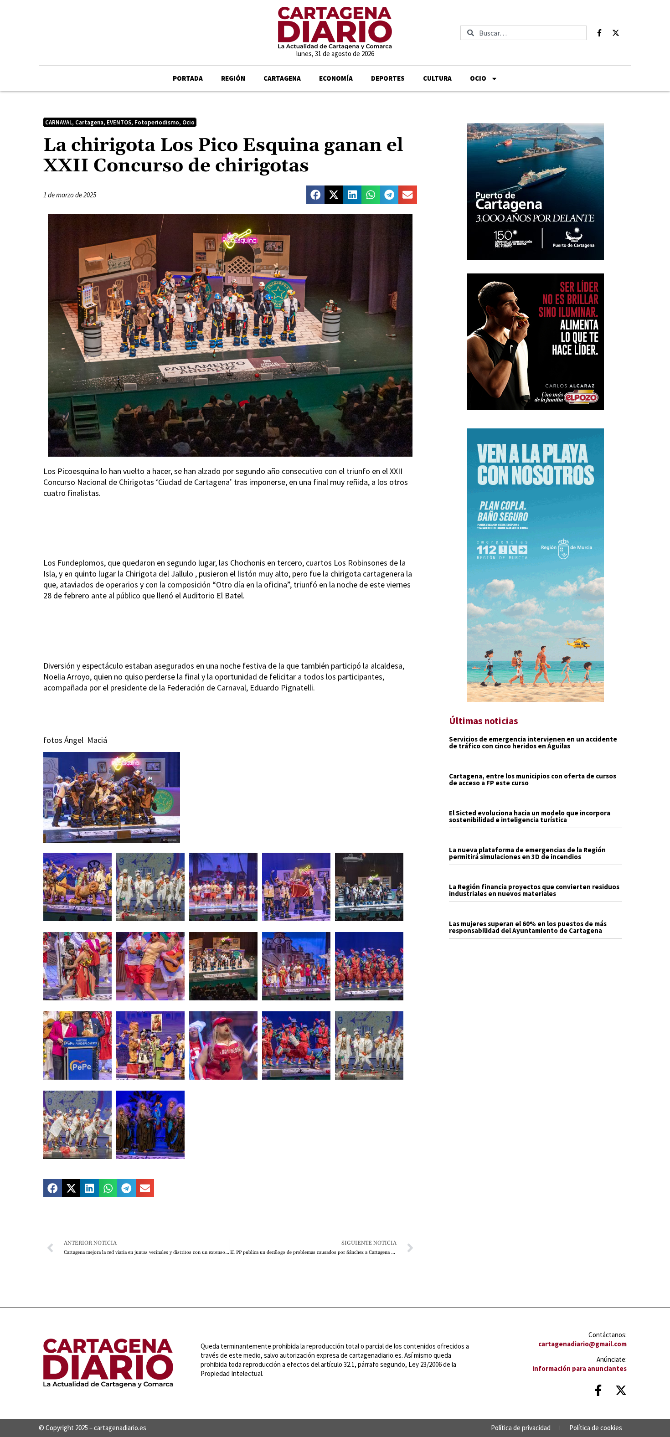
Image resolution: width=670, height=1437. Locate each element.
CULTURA (437, 78)
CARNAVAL (58, 122)
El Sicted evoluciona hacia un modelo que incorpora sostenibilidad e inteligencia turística (529, 816)
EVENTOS (119, 122)
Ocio (478, 78)
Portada (188, 78)
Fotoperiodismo (156, 122)
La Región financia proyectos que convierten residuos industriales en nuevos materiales (534, 890)
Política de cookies (595, 1427)
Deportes (388, 78)
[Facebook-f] (599, 32)
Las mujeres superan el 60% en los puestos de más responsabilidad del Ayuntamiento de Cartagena (528, 927)
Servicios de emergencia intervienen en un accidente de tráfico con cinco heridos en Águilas (533, 742)
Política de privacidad (521, 1427)
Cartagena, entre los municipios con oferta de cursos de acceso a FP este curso (532, 779)
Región (233, 78)
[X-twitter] (615, 32)
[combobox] (523, 33)
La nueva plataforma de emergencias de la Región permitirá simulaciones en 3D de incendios (527, 853)
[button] (315, 194)
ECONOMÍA (336, 78)
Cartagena (282, 78)
